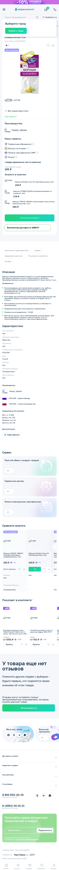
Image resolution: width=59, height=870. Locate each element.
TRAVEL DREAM (19, 130)
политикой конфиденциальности (27, 839)
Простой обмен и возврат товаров (22, 460)
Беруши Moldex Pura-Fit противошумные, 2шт (39, 554)
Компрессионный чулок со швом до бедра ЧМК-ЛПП (41, 631)
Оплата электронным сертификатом (23, 502)
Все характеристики (18, 111)
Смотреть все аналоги (29, 218)
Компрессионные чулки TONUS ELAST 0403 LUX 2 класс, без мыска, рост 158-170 (15, 632)
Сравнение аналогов (13, 256)
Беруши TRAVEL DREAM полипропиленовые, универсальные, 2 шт (13, 555)
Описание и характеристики (17, 250)
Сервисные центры (14, 481)
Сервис (38, 250)
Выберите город (51, 17)
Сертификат (11, 116)
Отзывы (8, 261)
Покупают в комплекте (38, 256)
